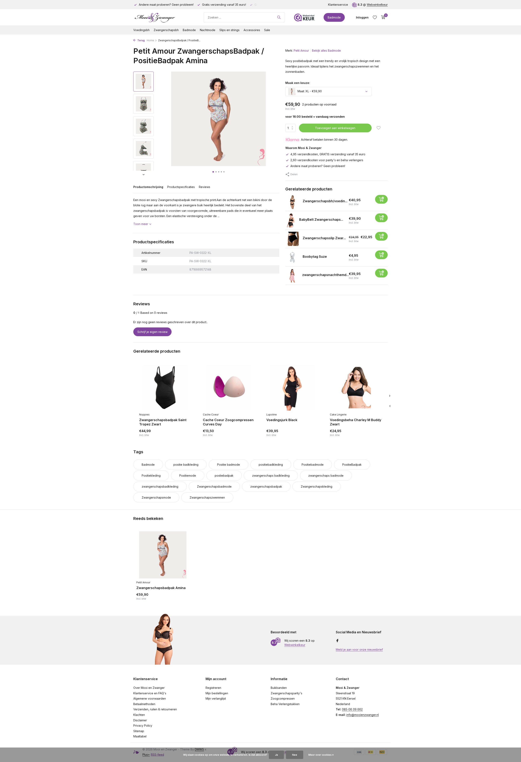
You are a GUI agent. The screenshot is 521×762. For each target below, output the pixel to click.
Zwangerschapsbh (166, 30)
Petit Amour (301, 50)
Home (150, 40)
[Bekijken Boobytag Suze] (292, 257)
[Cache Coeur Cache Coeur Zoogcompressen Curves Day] (228, 388)
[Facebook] (337, 640)
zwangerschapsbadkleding (160, 486)
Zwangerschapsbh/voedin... (325, 201)
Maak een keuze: (297, 83)
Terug (141, 40)
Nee (294, 754)
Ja (276, 754)
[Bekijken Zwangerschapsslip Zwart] (292, 239)
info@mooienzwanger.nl (362, 714)
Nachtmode (207, 30)
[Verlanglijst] (375, 17)
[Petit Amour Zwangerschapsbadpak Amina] (162, 555)
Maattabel (140, 736)
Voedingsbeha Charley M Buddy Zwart (355, 422)
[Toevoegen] (381, 199)
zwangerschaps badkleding (271, 475)
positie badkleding (185, 464)
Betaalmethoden (144, 704)
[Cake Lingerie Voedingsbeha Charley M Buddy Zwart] (355, 388)
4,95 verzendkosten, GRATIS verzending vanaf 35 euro (327, 154)
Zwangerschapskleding (316, 486)
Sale (267, 30)
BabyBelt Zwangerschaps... (321, 219)
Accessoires (252, 30)
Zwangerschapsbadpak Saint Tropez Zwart (162, 422)
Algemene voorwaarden (149, 698)
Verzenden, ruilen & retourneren (155, 709)
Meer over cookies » (321, 754)
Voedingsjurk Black (281, 420)
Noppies (144, 414)
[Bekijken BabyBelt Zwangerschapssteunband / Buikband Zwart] (290, 220)
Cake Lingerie (338, 414)
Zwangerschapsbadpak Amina (161, 588)
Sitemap (138, 731)
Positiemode (187, 475)
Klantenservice (338, 4)
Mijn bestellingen (217, 693)
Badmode (334, 17)
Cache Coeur (211, 414)
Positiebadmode (313, 464)
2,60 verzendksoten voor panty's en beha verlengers (326, 160)
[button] (213, 172)
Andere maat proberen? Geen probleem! (317, 166)
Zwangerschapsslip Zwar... (324, 238)
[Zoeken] (279, 17)
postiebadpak (224, 475)
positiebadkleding (271, 464)
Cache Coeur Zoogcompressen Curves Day (228, 422)
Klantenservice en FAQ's (149, 693)
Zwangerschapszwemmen (207, 497)
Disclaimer (140, 720)
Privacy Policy (142, 725)
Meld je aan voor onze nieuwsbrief (359, 649)
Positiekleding (151, 475)
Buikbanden (279, 687)
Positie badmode (228, 464)
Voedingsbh (141, 30)
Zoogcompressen (283, 698)
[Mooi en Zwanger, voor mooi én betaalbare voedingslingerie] (163, 17)
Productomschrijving (148, 187)
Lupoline (271, 414)
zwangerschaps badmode (326, 475)
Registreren (213, 687)
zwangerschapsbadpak (266, 486)
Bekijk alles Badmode (326, 50)
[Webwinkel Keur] (304, 17)
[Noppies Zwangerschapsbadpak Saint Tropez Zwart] (164, 388)
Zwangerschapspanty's (286, 693)
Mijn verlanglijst (216, 698)
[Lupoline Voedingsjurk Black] (292, 388)
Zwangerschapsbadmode (214, 486)
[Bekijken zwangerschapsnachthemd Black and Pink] (292, 276)
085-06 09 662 (352, 709)
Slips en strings (229, 30)
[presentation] (390, 406)
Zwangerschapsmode (156, 497)
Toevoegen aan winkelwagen (335, 128)
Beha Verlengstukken (285, 704)
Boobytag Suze (315, 256)
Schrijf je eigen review (152, 332)
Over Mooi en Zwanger (149, 687)
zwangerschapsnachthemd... (325, 275)
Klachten (139, 714)
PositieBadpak (352, 464)
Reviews (204, 187)
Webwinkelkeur (377, 4)
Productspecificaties (181, 187)
